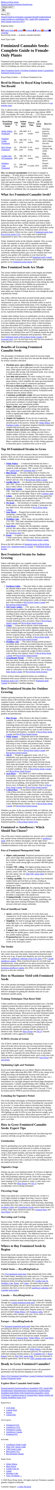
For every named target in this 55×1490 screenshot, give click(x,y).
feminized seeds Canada (42, 257)
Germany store (47, 494)
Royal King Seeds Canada (36, 480)
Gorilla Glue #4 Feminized (6, 157)
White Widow (44, 423)
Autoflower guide (13, 19)
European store (7, 339)
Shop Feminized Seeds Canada (36, 70)
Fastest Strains (34, 1393)
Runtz (9, 535)
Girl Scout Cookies (14, 489)
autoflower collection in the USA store (26, 959)
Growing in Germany (25, 1395)
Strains (4, 4)
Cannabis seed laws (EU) (14, 21)
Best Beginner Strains (15, 1454)
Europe (9, 1412)
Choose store (7, 7)
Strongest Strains (26, 1390)
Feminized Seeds (13, 1388)
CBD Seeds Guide (13, 1449)
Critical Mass (12, 790)
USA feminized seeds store (15, 1274)
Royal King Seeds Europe (16, 605)
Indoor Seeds (38, 1390)
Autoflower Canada (14, 1432)
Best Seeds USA (19, 1397)
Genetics (10, 4)
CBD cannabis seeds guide (41, 1358)
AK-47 (9, 755)
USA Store (10, 1408)
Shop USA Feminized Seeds (12, 1376)
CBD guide (38, 19)
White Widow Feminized (7, 132)
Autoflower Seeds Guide (16, 1444)
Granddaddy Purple (15, 658)
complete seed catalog (10, 1290)
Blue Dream (11, 473)
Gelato (9, 496)
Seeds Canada (11, 1395)
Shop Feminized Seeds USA (12, 70)
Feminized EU (12, 1434)
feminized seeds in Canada (22, 546)
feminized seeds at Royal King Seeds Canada (23, 337)
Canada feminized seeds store (23, 1302)
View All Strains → (14, 1476)
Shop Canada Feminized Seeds (36, 1376)
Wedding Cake (12, 519)
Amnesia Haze (41, 1210)
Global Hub (11, 1415)
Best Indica (10, 1393)
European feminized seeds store (17, 1326)
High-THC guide (27, 19)
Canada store (14, 470)
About (24, 4)
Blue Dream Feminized (6, 148)
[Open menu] (3, 10)
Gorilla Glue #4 (12, 482)
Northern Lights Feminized (5, 141)
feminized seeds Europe (22, 262)
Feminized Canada (13, 1430)
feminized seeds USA (9, 681)
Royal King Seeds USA (28, 822)
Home (3, 1388)
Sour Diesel (11, 512)
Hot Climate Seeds (41, 1395)
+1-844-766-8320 (24, 1487)
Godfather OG (39, 1354)
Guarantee (18, 4)
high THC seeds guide (35, 874)
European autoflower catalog (12, 968)
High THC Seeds (41, 1388)
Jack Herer (11, 526)
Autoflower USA (13, 1427)
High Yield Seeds (22, 1393)
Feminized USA (12, 1425)
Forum (29, 4)
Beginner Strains (12, 1390)
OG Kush (10, 503)
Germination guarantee (23, 17)
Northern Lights (12, 425)
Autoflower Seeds (27, 1388)
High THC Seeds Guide (16, 1447)
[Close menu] (8, 14)
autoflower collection (40, 1288)
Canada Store (11, 1410)
